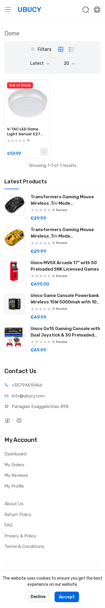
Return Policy (17, 514)
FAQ (8, 525)
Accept (67, 597)
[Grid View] (60, 49)
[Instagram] (19, 420)
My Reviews (16, 475)
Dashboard (15, 454)
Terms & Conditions (24, 546)
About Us (14, 503)
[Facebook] (7, 420)
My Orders (14, 464)
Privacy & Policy (20, 536)
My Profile (14, 486)
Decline (38, 596)
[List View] (71, 49)
